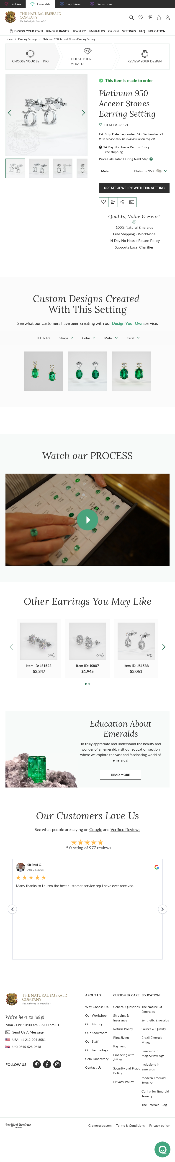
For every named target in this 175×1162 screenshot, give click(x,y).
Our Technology (96, 1050)
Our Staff (91, 1041)
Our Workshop (96, 1015)
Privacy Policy (123, 1082)
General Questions (126, 1007)
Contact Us (93, 1067)
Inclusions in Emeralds (151, 1066)
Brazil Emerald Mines (152, 1040)
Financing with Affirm (123, 1057)
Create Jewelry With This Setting (134, 188)
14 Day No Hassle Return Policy (126, 147)
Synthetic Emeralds (155, 1020)
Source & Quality (154, 1029)
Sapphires (73, 4)
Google (95, 829)
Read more (126, 776)
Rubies (16, 4)
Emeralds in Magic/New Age (153, 1053)
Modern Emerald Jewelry (154, 1080)
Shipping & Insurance (121, 1017)
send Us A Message (28, 1032)
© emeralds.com (100, 1125)
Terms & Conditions (130, 1125)
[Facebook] (47, 1064)
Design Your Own (128, 323)
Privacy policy (159, 1125)
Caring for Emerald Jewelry (155, 1093)
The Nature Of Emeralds (152, 1009)
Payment (119, 1046)
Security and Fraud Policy (126, 1070)
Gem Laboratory (96, 1059)
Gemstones (104, 4)
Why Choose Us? (97, 1007)
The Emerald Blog (154, 1105)
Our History (94, 1024)
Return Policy (123, 1029)
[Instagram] (57, 1064)
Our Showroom (96, 1033)
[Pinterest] (37, 1064)
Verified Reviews (125, 829)
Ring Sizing (121, 1037)
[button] (83, 112)
